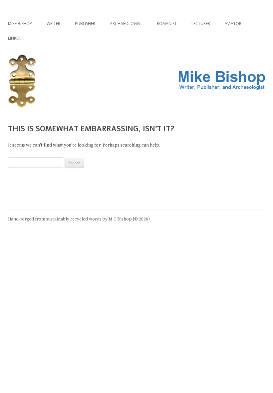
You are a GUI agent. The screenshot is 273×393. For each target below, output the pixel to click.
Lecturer (200, 23)
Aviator (233, 23)
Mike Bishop (20, 23)
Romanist (167, 23)
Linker (14, 38)
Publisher (85, 23)
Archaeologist (126, 23)
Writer (53, 23)
